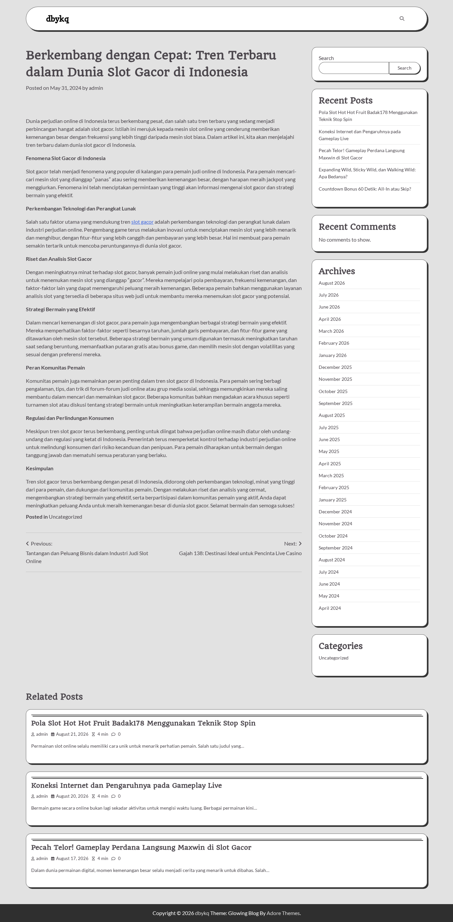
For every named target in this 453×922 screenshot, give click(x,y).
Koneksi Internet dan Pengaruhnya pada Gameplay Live (126, 785)
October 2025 (333, 391)
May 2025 (329, 451)
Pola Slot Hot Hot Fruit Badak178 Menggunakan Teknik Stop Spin (143, 723)
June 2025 (329, 439)
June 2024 (329, 584)
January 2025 (333, 499)
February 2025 (334, 487)
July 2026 (329, 295)
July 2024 (329, 572)
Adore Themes (283, 913)
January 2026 (333, 355)
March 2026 (331, 331)
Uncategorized (65, 516)
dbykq (57, 18)
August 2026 (332, 283)
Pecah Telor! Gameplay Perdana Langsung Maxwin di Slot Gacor (141, 847)
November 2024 (335, 523)
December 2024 (335, 511)
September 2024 (336, 547)
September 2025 (336, 403)
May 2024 (329, 596)
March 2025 (331, 475)
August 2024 (332, 559)
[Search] (402, 19)
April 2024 (330, 608)
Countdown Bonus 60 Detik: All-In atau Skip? (365, 189)
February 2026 (334, 343)
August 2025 (332, 415)
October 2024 (333, 536)
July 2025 (329, 427)
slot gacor (142, 221)
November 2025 (335, 379)
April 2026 (330, 319)
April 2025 (330, 463)
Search (326, 58)
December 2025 (335, 367)
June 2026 (329, 307)
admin (96, 88)
